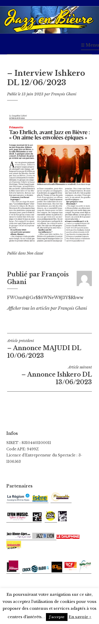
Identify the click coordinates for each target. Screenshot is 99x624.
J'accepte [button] (56, 617)
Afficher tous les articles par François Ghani (47, 308)
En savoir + (80, 616)
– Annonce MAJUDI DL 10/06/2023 (44, 348)
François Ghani (63, 94)
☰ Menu (90, 45)
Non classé (35, 253)
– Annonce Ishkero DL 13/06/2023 (56, 375)
